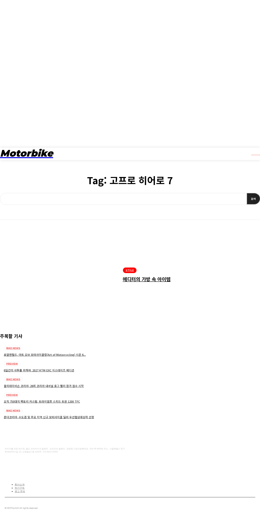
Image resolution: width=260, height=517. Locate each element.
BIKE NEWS (13, 348)
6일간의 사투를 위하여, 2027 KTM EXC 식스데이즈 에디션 (39, 370)
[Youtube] (19, 464)
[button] (253, 153)
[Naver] (42, 464)
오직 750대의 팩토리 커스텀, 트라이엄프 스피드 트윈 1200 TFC (42, 401)
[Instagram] (30, 464)
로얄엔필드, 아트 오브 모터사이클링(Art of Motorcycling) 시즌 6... (45, 355)
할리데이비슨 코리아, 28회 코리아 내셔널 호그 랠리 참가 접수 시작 (44, 386)
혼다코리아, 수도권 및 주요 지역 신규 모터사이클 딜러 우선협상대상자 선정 (49, 417)
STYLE (130, 270)
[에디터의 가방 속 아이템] (58, 276)
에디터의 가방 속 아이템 (147, 279)
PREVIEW (12, 363)
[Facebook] (7, 464)
